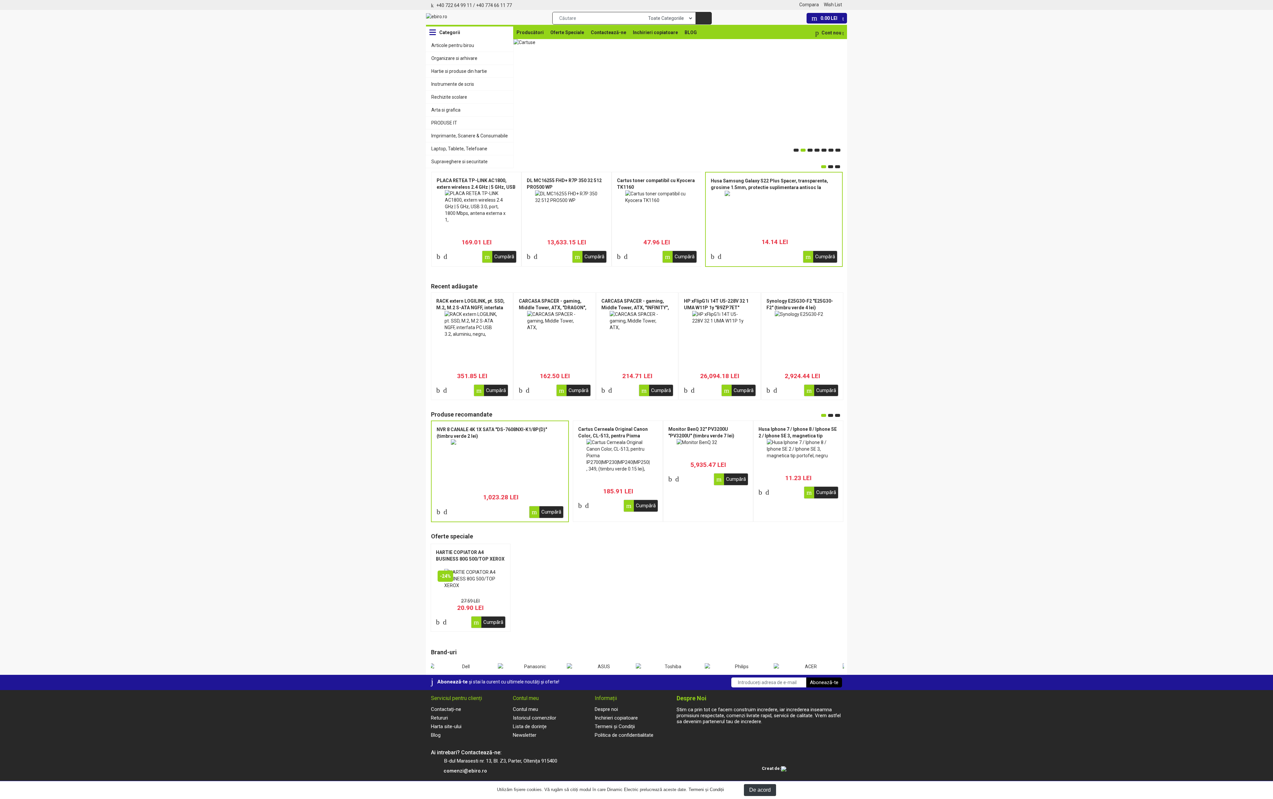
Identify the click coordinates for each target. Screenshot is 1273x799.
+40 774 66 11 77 (494, 5)
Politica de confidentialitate (624, 735)
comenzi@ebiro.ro (465, 771)
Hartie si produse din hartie (459, 71)
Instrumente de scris (452, 84)
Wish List (833, 4)
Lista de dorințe (530, 726)
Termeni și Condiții (706, 789)
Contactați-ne (446, 709)
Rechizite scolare (449, 97)
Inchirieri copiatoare (655, 32)
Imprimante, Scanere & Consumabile (469, 135)
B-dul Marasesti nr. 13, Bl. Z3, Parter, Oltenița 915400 (500, 761)
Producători (530, 32)
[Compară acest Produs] (438, 256)
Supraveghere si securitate (459, 161)
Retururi (439, 718)
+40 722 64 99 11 (454, 5)
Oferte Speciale (567, 32)
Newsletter (524, 735)
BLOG (691, 32)
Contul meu (525, 709)
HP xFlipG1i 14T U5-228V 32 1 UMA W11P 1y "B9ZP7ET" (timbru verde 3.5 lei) (716, 307)
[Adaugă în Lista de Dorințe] (445, 256)
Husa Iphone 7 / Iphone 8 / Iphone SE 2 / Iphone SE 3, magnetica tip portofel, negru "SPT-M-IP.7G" (797, 435)
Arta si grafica (445, 110)
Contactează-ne (608, 32)
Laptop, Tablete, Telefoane (459, 148)
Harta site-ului (446, 726)
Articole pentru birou (452, 45)
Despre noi (606, 709)
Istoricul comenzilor (534, 718)
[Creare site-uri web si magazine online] (783, 769)
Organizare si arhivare (454, 58)
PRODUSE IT (444, 122)
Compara (809, 4)
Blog (436, 735)
